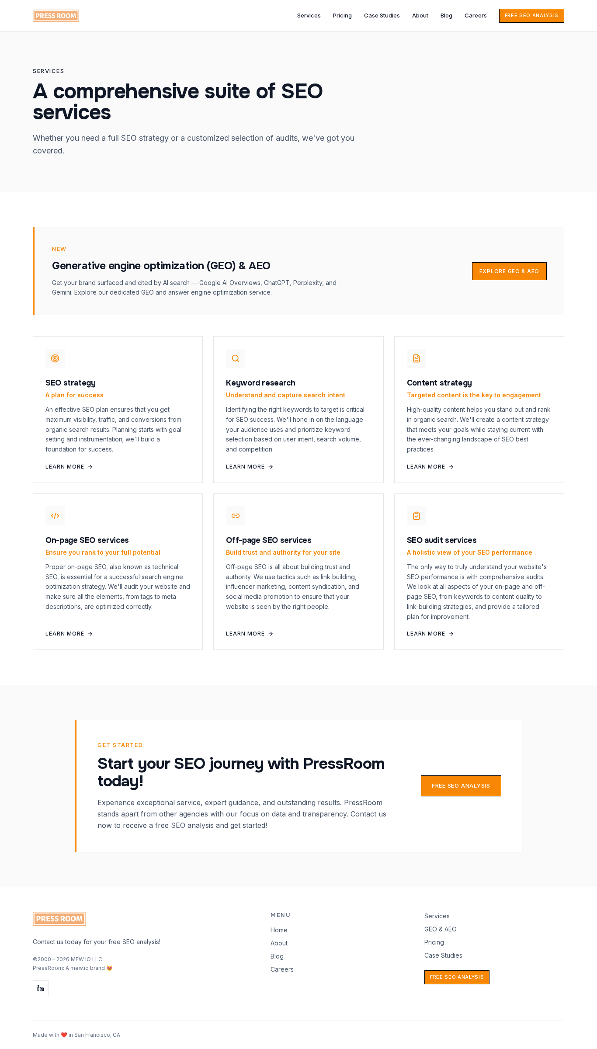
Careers (476, 15)
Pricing (342, 15)
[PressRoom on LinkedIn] (41, 988)
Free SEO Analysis (532, 15)
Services (309, 15)
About (420, 15)
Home (279, 930)
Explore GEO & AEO (509, 271)
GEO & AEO (440, 929)
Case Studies (382, 15)
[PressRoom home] (56, 16)
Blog (446, 15)
